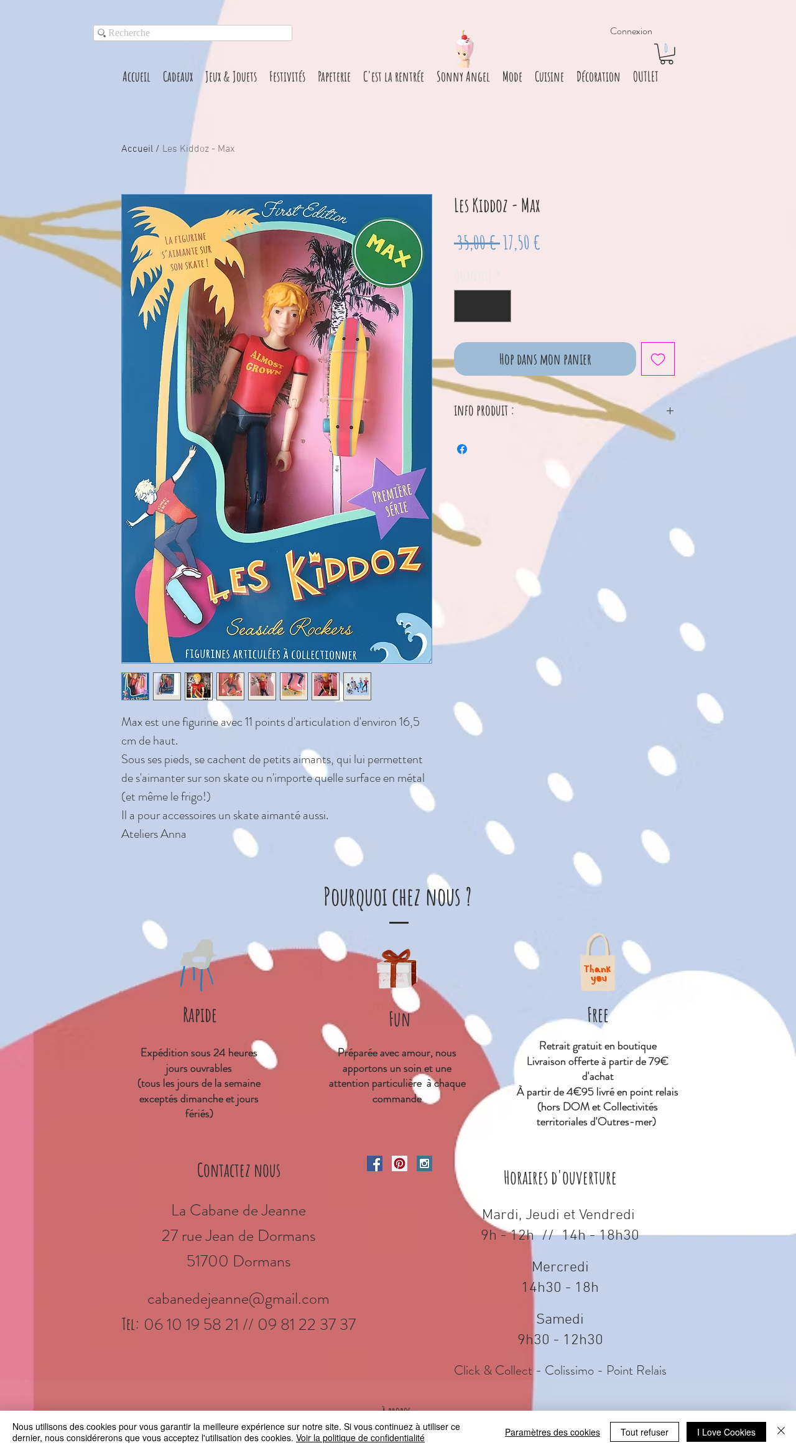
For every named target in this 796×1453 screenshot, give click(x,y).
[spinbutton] (482, 306)
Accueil (137, 149)
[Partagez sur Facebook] (462, 449)
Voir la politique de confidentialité (360, 1437)
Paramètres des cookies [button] (552, 1432)
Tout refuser (645, 1432)
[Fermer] (781, 1432)
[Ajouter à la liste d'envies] (658, 359)
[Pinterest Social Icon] (399, 1163)
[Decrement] (468, 306)
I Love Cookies (726, 1432)
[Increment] (496, 306)
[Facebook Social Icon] (374, 1163)
